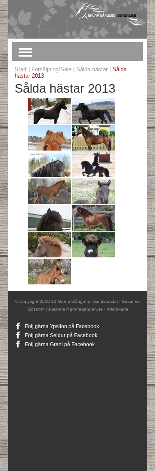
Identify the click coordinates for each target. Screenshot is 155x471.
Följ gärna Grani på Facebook (60, 344)
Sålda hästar (92, 69)
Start (21, 69)
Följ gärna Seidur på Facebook (61, 335)
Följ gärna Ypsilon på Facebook (62, 326)
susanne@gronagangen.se (75, 309)
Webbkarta (117, 309)
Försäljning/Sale (51, 69)
